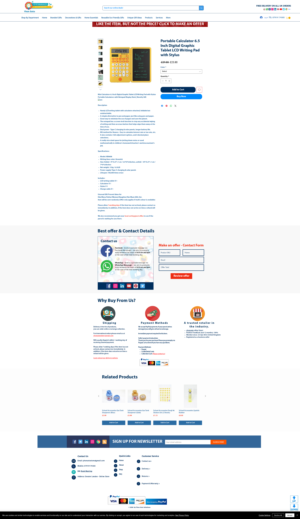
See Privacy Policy (182, 515)
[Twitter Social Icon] (80, 442)
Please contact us (159, 354)
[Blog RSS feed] (104, 442)
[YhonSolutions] (135, 286)
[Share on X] (175, 106)
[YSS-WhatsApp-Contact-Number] (267, 9)
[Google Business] (98, 442)
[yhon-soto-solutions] (122, 286)
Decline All (278, 515)
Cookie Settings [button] (264, 515)
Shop (121, 470)
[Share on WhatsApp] (171, 106)
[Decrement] (162, 81)
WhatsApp (119, 263)
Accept (289, 515)
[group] (152, 405)
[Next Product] (205, 396)
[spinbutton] (166, 81)
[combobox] (181, 72)
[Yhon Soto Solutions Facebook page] (269, 9)
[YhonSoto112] (108, 286)
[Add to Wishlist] (199, 90)
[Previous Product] (98, 396)
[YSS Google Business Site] (286, 9)
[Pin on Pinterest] (166, 106)
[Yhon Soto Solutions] (129, 286)
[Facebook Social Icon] (74, 442)
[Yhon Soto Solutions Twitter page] (284, 9)
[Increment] (169, 81)
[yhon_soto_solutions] (115, 286)
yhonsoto (189, 331)
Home (100, 30)
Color (163, 67)
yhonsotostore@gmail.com (94, 461)
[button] (288, 18)
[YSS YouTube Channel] (281, 9)
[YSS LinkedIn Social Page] (275, 9)
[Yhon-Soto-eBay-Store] (289, 9)
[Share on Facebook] (162, 106)
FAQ (120, 474)
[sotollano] (142, 286)
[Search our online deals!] (201, 8)
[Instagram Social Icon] (92, 442)
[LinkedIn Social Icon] (86, 442)
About (121, 465)
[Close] (297, 515)
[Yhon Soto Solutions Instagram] (272, 9)
